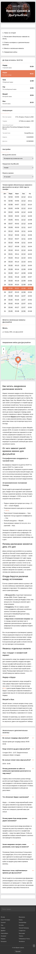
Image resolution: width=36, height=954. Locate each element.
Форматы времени (8, 173)
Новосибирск (4, 933)
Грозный (3, 922)
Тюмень (21, 936)
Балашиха (3, 941)
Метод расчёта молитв (9, 154)
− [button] (3, 353)
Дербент (3, 930)
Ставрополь (22, 930)
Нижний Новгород (24, 928)
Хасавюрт (3, 936)
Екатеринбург (22, 922)
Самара (3, 928)
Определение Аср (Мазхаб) (11, 164)
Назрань (3, 938)
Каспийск (21, 925)
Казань (21, 919)
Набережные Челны (24, 938)
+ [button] (3, 349)
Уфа (2, 925)
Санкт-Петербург (5, 919)
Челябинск (22, 941)
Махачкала (22, 917)
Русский (18, 951)
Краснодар (22, 933)
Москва (3, 917)
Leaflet (24, 378)
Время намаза (20, 947)
